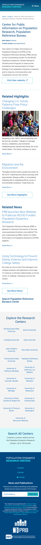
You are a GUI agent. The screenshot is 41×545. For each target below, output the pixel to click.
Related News (12, 207)
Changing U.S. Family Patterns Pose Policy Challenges (15, 105)
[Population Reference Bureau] (29, 363)
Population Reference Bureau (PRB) (15, 507)
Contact (20, 468)
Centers (20, 472)
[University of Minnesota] (29, 393)
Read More (6, 154)
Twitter (22, 477)
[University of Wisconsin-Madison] (20, 423)
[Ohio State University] (29, 353)
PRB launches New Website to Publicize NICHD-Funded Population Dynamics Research (19, 217)
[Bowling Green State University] (11, 334)
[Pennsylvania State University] (11, 363)
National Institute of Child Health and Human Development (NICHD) (21, 512)
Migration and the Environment (13, 166)
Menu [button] (36, 6)
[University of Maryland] (29, 383)
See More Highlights (17, 195)
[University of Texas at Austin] (11, 413)
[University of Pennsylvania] (29, 403)
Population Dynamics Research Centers (14, 6)
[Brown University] (29, 334)
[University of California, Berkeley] (11, 373)
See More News (15, 291)
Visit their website (16, 80)
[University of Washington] (29, 413)
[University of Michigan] (11, 393)
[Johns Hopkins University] (11, 353)
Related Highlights (15, 96)
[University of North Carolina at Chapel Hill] (11, 403)
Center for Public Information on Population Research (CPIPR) (21, 504)
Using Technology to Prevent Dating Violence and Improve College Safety (20, 259)
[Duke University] (29, 344)
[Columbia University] (11, 344)
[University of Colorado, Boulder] (11, 383)
